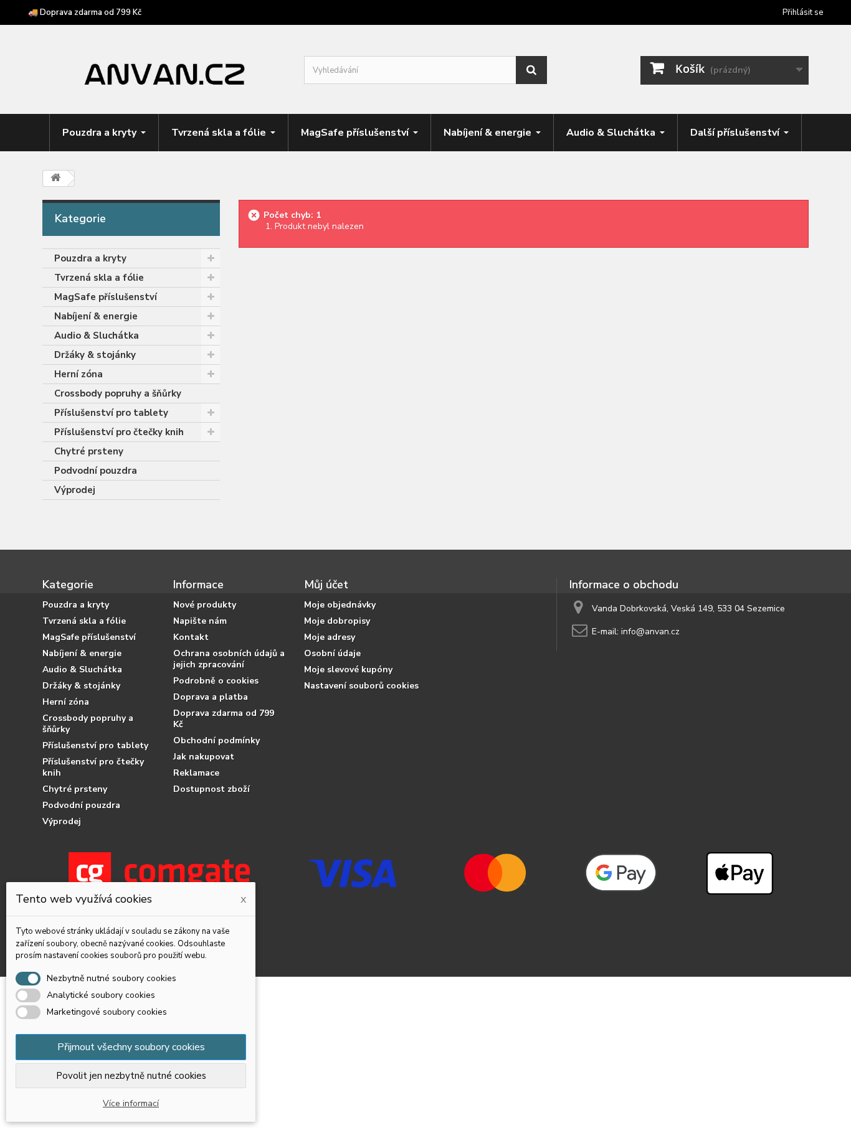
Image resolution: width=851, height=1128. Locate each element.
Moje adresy (329, 637)
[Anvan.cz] (163, 71)
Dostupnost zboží (211, 789)
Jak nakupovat (203, 757)
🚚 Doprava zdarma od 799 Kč (84, 12)
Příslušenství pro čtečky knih (119, 432)
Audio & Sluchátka (96, 335)
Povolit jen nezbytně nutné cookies (131, 1075)
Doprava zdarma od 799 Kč (223, 718)
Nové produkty (204, 605)
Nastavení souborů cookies (361, 686)
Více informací (131, 1103)
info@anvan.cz (650, 631)
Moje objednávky (340, 605)
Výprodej (74, 490)
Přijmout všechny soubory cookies (131, 1047)
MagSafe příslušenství (105, 297)
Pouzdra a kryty (90, 258)
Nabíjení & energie (96, 316)
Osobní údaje (332, 653)
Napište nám (200, 621)
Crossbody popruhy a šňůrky (117, 393)
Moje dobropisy (337, 621)
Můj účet (326, 584)
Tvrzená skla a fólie (99, 277)
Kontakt (191, 637)
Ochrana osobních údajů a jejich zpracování (229, 658)
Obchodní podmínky (216, 740)
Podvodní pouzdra (95, 470)
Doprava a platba (210, 697)
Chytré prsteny (88, 451)
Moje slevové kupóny (348, 669)
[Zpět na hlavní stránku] (55, 178)
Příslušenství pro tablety (111, 413)
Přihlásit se (802, 12)
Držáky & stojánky (95, 355)
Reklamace (196, 773)
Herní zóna (78, 374)
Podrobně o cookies (216, 681)
